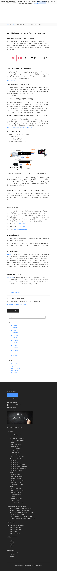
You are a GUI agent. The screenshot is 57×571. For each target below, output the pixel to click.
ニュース (14, 36)
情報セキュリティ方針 (30, 565)
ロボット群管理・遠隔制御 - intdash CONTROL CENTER (21, 512)
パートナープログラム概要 (15, 527)
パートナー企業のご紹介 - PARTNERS (15, 525)
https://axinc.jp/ (22, 223)
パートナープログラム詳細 (15, 529)
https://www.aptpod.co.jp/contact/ (16, 304)
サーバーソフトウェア (17, 448)
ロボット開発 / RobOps (16, 494)
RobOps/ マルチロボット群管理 (17, 514)
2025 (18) (14, 327)
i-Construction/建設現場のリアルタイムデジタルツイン (23, 518)
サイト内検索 (12, 399)
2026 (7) (14, 325)
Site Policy (23, 565)
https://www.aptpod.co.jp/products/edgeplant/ (19, 127)
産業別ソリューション (14, 472)
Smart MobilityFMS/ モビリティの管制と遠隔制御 (21, 516)
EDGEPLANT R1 (14, 462)
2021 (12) (14, 338)
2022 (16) (14, 335)
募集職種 (12, 556)
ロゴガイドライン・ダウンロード (14, 427)
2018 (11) (14, 345)
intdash (9, 254)
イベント (13, 370)
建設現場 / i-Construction (16, 478)
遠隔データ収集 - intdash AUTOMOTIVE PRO (19, 510)
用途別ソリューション (14, 486)
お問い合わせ (13, 395)
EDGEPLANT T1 (14, 460)
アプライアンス (15, 450)
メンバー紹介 (13, 554)
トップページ (10, 431)
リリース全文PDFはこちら (13, 292)
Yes (35, 3)
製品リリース (14, 368)
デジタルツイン (14, 496)
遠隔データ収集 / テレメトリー (17, 490)
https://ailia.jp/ (11, 80)
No (37, 3)
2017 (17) (14, 348)
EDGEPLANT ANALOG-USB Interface (19, 466)
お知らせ (13, 366)
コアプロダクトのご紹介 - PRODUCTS (15, 438)
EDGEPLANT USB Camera (16, 470)
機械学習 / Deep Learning (16, 498)
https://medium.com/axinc (20, 229)
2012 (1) (14, 358)
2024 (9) (14, 330)
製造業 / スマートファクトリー (17, 480)
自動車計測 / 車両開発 (15, 474)
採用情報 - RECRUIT (11, 550)
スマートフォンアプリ (17, 452)
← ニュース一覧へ (13, 310)
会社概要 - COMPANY (12, 537)
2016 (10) (14, 350)
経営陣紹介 (12, 545)
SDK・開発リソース (16, 454)
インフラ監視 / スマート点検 (17, 484)
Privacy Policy (18, 565)
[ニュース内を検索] (43, 317)
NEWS (13, 24)
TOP (8, 24)
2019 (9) (14, 343)
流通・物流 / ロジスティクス (17, 482)
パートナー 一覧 (13, 531)
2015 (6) (14, 353)
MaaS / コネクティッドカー (17, 476)
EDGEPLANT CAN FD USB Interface (18, 468)
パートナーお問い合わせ (15, 533)
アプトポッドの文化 (14, 552)
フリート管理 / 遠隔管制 (16, 492)
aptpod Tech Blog (11, 410)
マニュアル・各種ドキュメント (16, 502)
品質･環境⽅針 (39, 565)
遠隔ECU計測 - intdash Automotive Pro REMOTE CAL (21, 508)
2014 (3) (14, 355)
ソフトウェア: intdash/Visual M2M (17, 440)
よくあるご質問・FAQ (14, 500)
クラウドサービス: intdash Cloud (17, 456)
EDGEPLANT (10, 278)
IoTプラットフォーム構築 (16, 488)
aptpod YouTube (12, 407)
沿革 (11, 547)
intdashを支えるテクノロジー (17, 446)
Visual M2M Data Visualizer (16, 444)
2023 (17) (14, 333)
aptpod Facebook (13, 402)
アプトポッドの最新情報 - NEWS (14, 435)
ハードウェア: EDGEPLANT (16, 458)
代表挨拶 (12, 543)
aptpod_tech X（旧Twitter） (15, 404)
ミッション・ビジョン (14, 539)
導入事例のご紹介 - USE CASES (14, 522)
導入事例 (13, 372)
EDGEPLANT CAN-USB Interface (18, 464)
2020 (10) (14, 340)
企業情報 (12, 541)
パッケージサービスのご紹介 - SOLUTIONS (16, 506)
